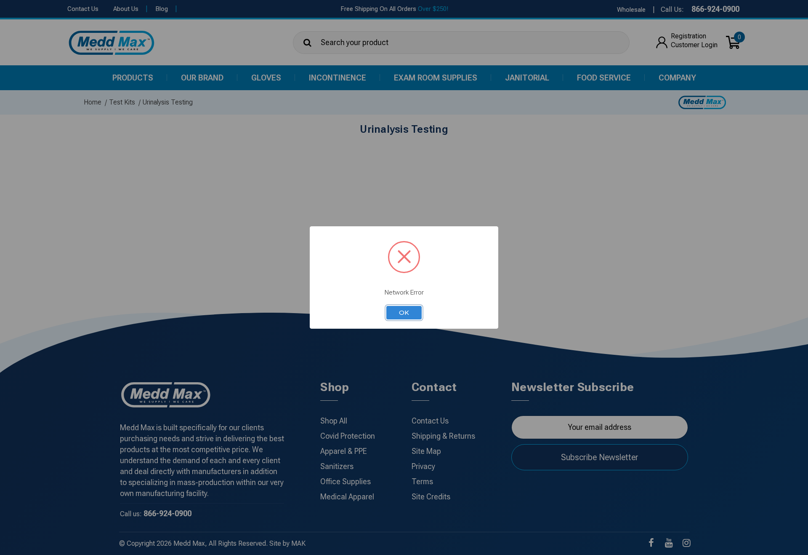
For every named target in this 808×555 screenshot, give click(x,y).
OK (404, 312)
